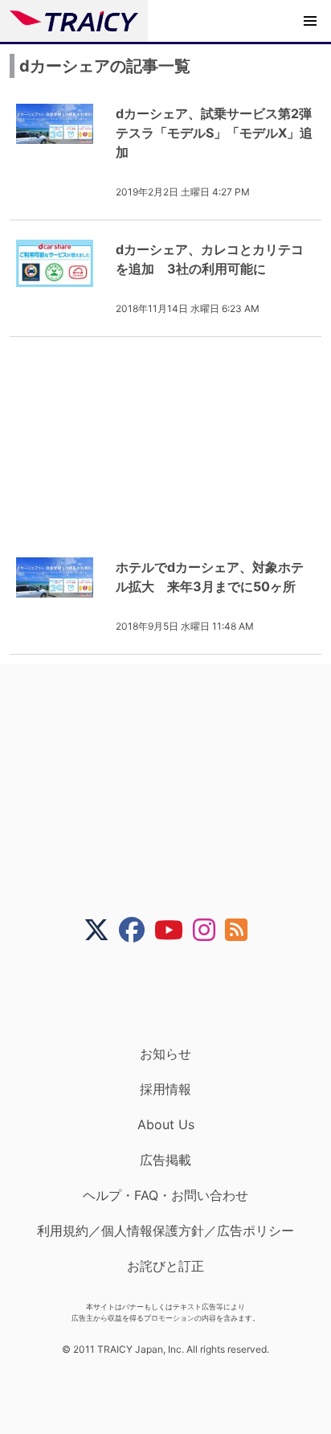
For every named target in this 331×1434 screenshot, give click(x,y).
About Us (165, 1124)
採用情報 (165, 1089)
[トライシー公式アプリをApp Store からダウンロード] (175, 994)
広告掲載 (165, 1160)
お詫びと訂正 (165, 1266)
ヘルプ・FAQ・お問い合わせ (165, 1195)
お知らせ (165, 1054)
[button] (310, 21)
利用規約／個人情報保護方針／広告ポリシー (165, 1230)
